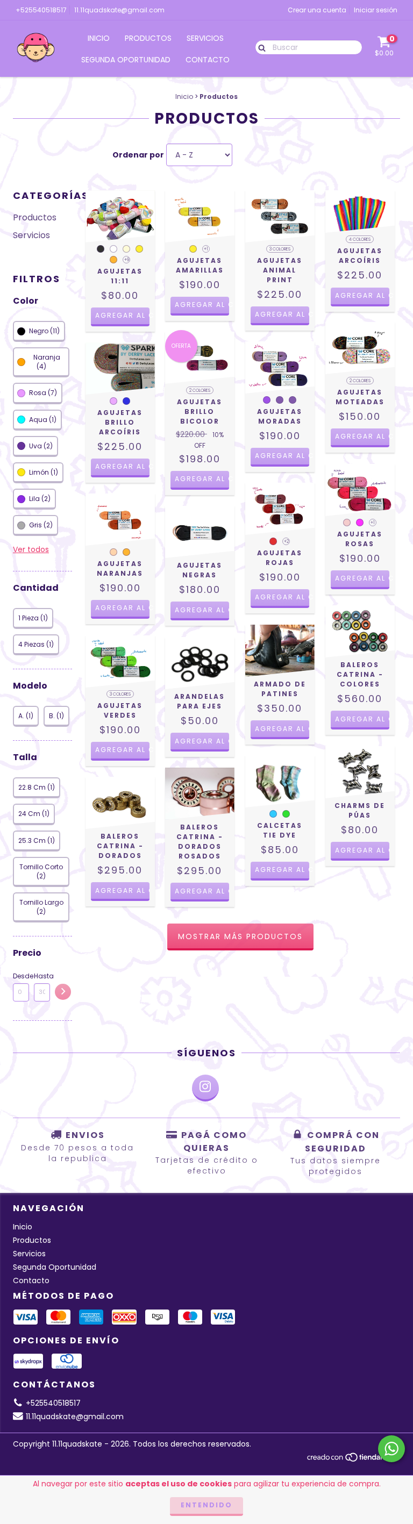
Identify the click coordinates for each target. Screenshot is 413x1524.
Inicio (99, 38)
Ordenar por (138, 154)
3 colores (279, 249)
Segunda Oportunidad (125, 59)
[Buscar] (259, 46)
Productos (148, 38)
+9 (126, 260)
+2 (286, 542)
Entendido (206, 1504)
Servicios (205, 38)
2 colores (199, 390)
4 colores (360, 239)
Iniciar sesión (375, 10)
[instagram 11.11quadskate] (205, 1088)
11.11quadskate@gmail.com (119, 10)
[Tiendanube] (353, 1459)
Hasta (42, 976)
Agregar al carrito (122, 315)
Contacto (208, 59)
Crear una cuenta (317, 10)
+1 (206, 249)
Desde (21, 976)
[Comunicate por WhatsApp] (391, 1448)
